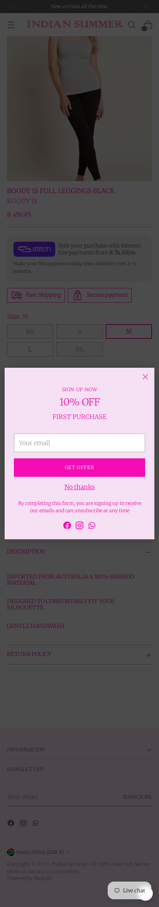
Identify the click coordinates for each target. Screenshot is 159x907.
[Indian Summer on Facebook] (67, 526)
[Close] (145, 377)
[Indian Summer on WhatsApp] (91, 526)
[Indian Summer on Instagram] (79, 526)
